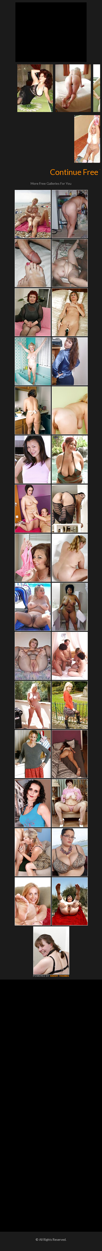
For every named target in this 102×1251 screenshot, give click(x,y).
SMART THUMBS (59, 976)
